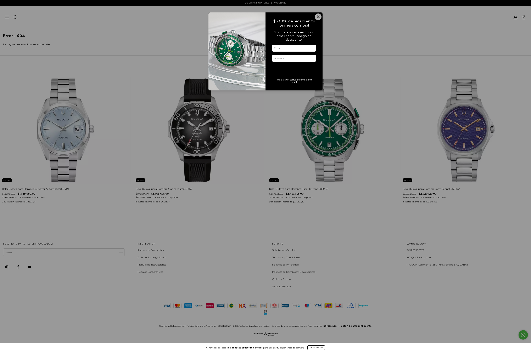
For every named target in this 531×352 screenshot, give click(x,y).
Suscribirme (294, 71)
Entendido (316, 348)
